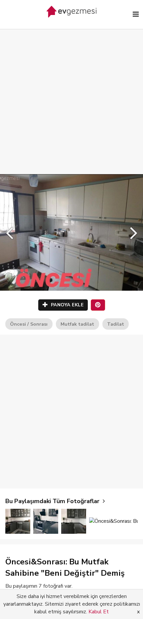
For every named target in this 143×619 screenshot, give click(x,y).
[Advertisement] (71, 94)
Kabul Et (98, 611)
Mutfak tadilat (77, 324)
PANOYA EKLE (66, 305)
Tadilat (115, 324)
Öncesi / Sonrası (29, 324)
